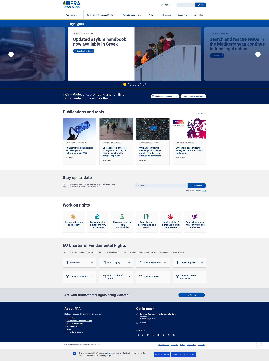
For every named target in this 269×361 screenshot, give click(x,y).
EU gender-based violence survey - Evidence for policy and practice (189, 150)
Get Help (193, 295)
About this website (163, 345)
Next (258, 54)
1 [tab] (124, 84)
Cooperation (182, 15)
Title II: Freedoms (152, 262)
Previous (11, 54)
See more (201, 113)
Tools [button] (151, 15)
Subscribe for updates (75, 332)
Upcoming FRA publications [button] (194, 96)
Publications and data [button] (131, 15)
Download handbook (84, 51)
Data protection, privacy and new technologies (98, 225)
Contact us (144, 323)
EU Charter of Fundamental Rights (79, 321)
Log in (204, 191)
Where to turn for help (75, 324)
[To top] (259, 345)
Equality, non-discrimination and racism (147, 225)
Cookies (182, 345)
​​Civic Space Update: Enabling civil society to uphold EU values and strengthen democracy (150, 152)
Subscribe (198, 186)
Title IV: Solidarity (79, 276)
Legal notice (174, 345)
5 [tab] (144, 84)
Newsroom (166, 15)
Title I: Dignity (113, 262)
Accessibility (201, 345)
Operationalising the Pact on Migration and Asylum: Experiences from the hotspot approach (115, 152)
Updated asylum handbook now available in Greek (99, 42)
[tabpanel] (134, 54)
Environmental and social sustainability (122, 225)
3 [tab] (134, 84)
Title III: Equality (188, 262)
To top (259, 344)
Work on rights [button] (71, 15)
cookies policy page (111, 353)
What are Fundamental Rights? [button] (166, 96)
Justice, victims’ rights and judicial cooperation (171, 225)
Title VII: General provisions (188, 276)
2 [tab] (129, 84)
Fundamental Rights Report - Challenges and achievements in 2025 (79, 150)
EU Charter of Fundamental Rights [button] (100, 15)
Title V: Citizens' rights (115, 276)
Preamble (75, 262)
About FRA (198, 15)
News (69, 329)
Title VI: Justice (151, 276)
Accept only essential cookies (183, 354)
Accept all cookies (162, 354)
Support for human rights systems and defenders (195, 225)
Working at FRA (72, 326)
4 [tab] (139, 84)
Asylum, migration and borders (74, 223)
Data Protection (191, 345)
